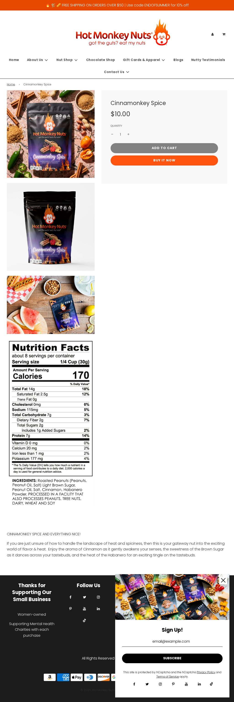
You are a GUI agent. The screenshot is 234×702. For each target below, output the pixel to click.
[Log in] (212, 34)
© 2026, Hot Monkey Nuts (97, 690)
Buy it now (164, 160)
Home (14, 60)
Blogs (178, 60)
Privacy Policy (206, 672)
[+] (128, 134)
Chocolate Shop (100, 60)
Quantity (116, 126)
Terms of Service (167, 676)
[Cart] (224, 34)
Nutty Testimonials (208, 60)
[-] (112, 134)
